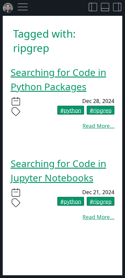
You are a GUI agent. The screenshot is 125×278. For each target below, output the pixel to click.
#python (70, 110)
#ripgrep (101, 110)
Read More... (98, 125)
